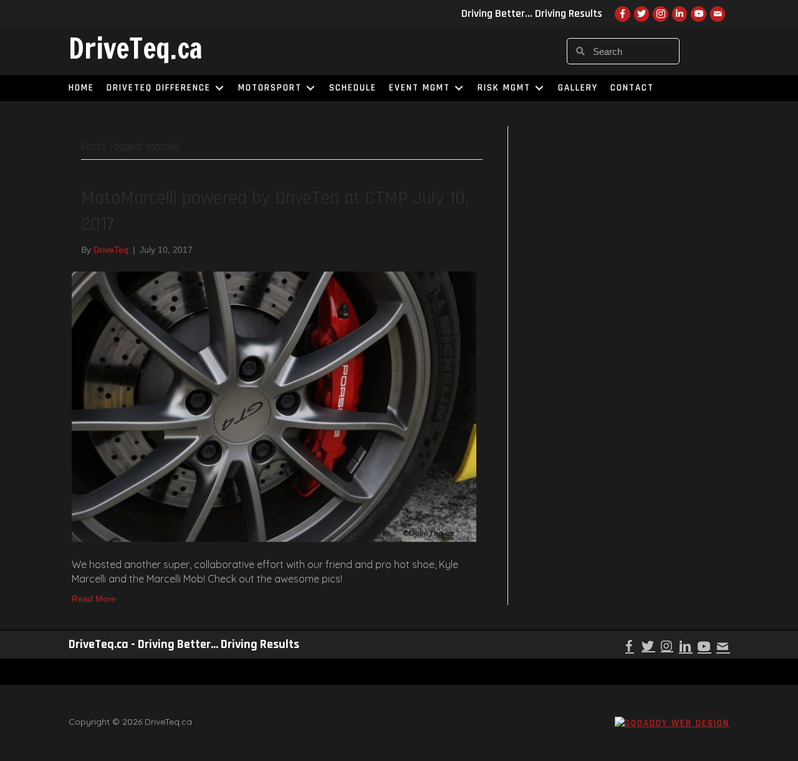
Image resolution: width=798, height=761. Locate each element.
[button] (629, 646)
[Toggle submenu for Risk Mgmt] (539, 88)
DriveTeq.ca (136, 48)
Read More (94, 599)
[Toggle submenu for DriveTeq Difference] (219, 88)
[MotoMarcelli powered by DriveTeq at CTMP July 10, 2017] (274, 406)
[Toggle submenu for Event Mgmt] (458, 88)
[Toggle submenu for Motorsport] (310, 88)
